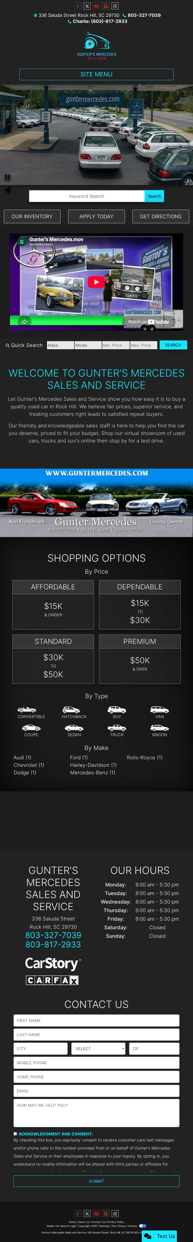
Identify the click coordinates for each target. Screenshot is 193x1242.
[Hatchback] (74, 713)
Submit (96, 1181)
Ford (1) (79, 758)
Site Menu (96, 74)
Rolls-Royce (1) (145, 758)
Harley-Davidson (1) (93, 765)
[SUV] (117, 713)
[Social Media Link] (115, 6)
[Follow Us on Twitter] (87, 6)
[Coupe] (31, 731)
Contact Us (98, 1221)
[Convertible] (31, 713)
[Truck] (117, 731)
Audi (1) (22, 758)
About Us (83, 1221)
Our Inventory (32, 216)
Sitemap (104, 1225)
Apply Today (96, 216)
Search (154, 196)
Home (72, 1221)
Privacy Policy (115, 1221)
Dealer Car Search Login (61, 1225)
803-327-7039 (144, 15)
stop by (118, 441)
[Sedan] (74, 731)
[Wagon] (159, 731)
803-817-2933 (53, 944)
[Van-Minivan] (159, 713)
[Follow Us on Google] (105, 6)
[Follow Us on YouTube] (96, 6)
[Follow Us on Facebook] (77, 6)
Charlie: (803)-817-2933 (100, 21)
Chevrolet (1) (29, 765)
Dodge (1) (25, 773)
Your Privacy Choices (124, 1225)
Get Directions (161, 216)
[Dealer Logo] (96, 45)
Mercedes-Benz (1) (92, 773)
